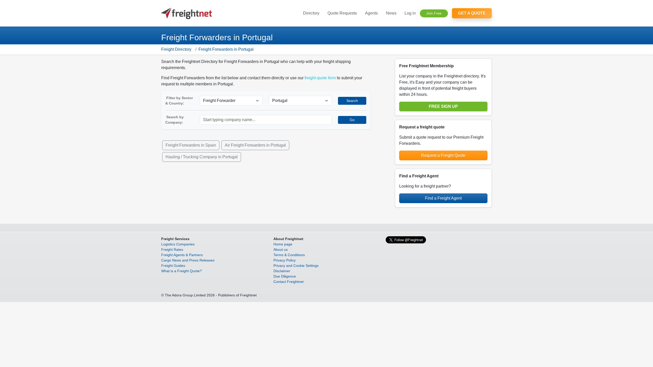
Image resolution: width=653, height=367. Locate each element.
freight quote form (320, 78)
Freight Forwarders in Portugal (226, 49)
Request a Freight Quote (443, 155)
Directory (311, 13)
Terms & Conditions (289, 255)
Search (352, 101)
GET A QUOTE (472, 13)
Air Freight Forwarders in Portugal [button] (255, 145)
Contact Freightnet (288, 282)
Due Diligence (284, 276)
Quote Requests (342, 13)
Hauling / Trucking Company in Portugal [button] (202, 157)
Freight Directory (176, 49)
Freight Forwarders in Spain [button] (191, 145)
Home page (282, 244)
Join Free (434, 13)
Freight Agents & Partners (182, 255)
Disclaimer (281, 271)
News (391, 13)
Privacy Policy (284, 260)
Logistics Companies (178, 244)
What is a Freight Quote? (181, 271)
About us (280, 249)
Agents (371, 13)
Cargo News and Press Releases (188, 260)
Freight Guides (173, 266)
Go (352, 120)
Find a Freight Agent (443, 198)
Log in (410, 13)
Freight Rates (172, 249)
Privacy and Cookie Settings (296, 266)
